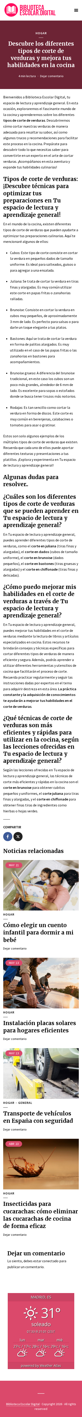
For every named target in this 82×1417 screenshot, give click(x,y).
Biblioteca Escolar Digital (23, 1404)
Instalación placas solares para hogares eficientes (39, 1027)
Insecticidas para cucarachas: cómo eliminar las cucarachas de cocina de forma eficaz (40, 1215)
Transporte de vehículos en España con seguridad (38, 1117)
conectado (50, 1261)
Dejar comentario (52, 76)
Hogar (41, 33)
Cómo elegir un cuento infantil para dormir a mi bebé (38, 933)
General (25, 1103)
